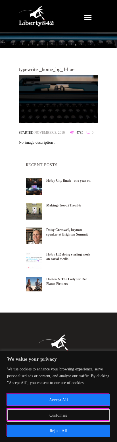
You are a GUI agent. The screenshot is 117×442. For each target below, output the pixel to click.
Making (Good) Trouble (63, 205)
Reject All (59, 431)
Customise (58, 415)
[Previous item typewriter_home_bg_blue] (38, 99)
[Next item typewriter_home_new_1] (78, 99)
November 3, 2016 (49, 133)
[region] (58, 396)
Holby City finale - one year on (68, 181)
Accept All (58, 400)
